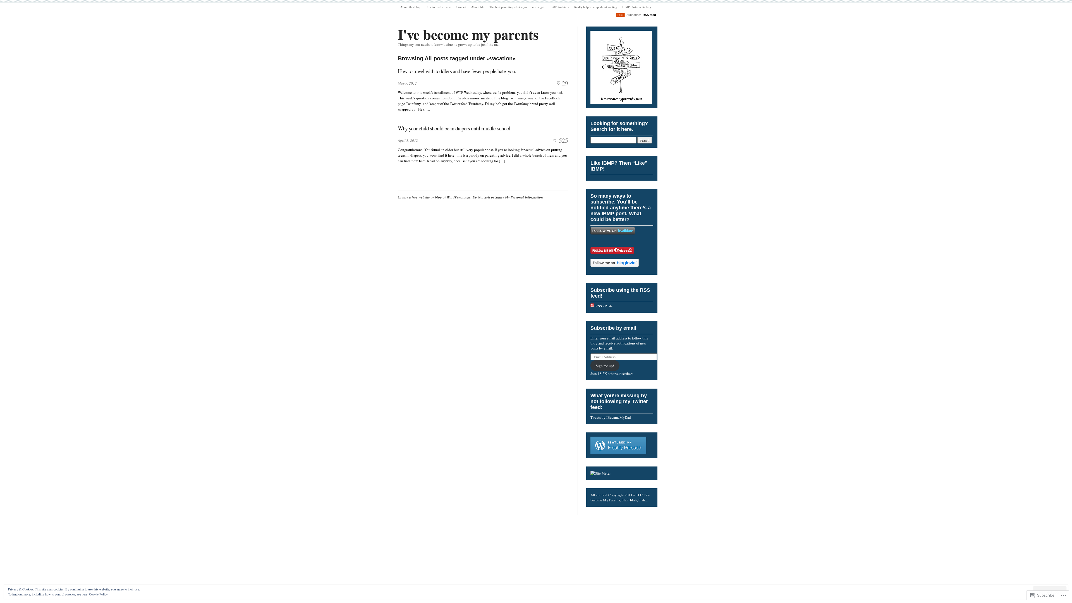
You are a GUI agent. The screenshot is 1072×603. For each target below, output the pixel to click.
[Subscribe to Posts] (592, 305)
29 (565, 83)
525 (563, 140)
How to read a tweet (438, 7)
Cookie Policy (98, 594)
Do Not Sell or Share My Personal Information (508, 197)
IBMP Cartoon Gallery (636, 7)
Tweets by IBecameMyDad (610, 417)
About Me (477, 7)
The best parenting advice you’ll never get (516, 7)
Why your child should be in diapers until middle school (454, 128)
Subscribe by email (613, 328)
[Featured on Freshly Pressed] (618, 452)
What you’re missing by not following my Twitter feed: (619, 401)
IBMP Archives (559, 7)
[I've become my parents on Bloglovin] (614, 265)
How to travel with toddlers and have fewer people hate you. (457, 71)
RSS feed (649, 14)
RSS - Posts (603, 305)
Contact (461, 7)
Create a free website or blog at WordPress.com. (434, 197)
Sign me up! (605, 365)
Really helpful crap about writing (595, 7)
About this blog (410, 7)
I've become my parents (468, 34)
